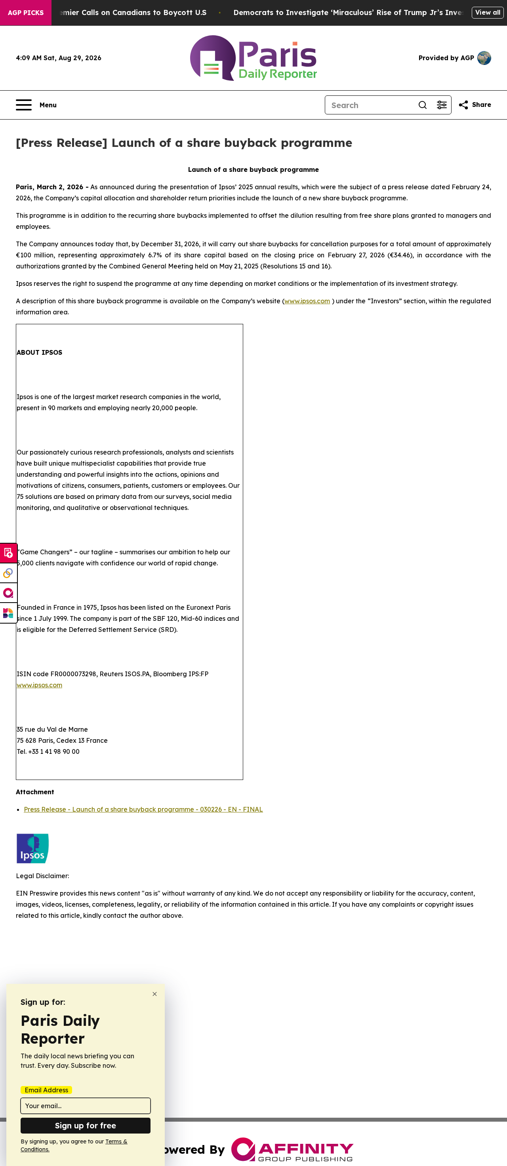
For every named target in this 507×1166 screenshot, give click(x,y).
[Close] (154, 994)
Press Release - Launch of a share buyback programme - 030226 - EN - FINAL (143, 809)
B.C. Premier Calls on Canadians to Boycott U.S (120, 12)
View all (487, 12)
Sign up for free (85, 1125)
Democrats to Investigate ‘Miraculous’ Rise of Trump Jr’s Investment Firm (369, 12)
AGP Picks (26, 13)
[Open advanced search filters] (441, 105)
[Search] (422, 105)
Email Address (46, 1090)
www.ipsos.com (307, 301)
